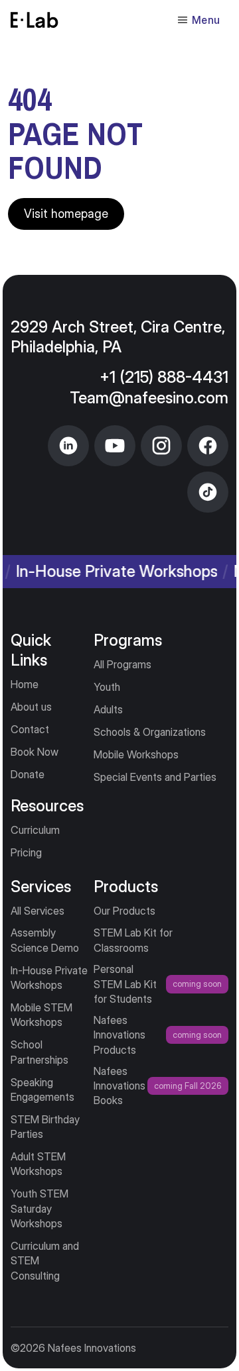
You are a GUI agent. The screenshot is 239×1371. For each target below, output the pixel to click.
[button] (198, 20)
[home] (34, 20)
